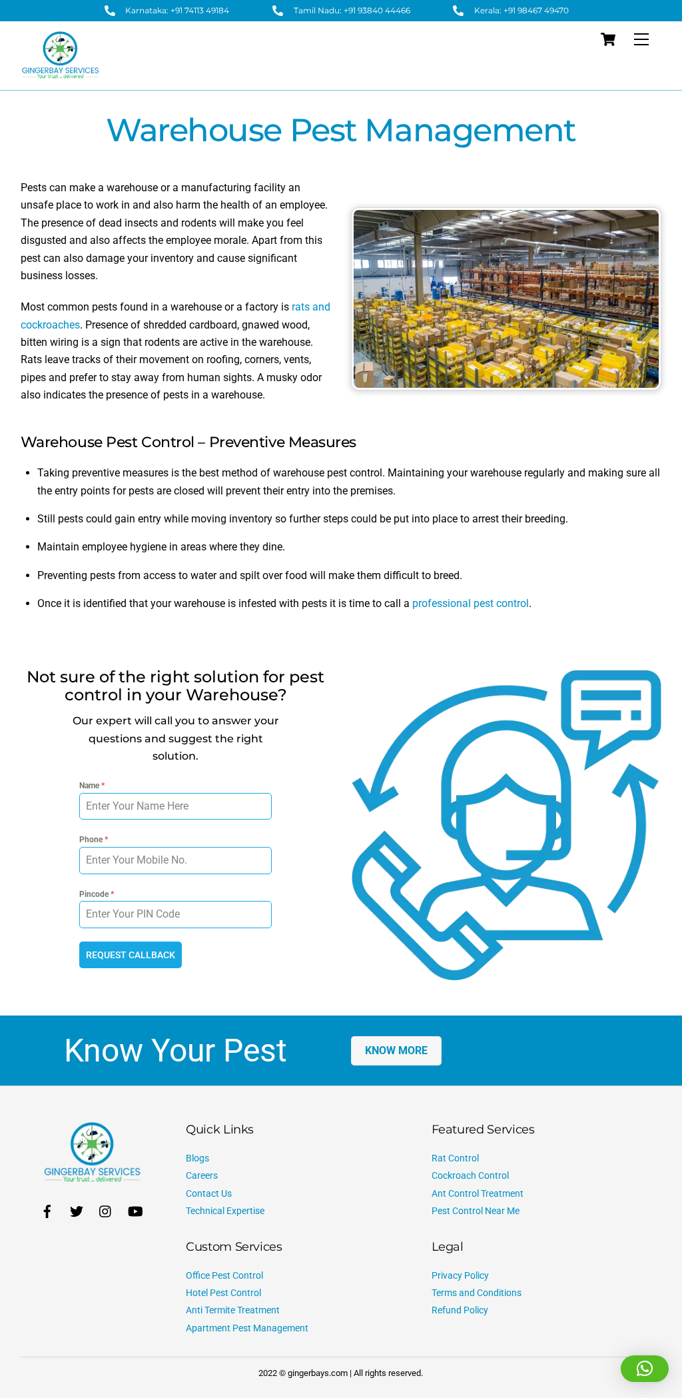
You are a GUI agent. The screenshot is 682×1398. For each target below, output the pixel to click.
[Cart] (608, 39)
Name (92, 785)
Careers (202, 1175)
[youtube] (135, 1210)
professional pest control (470, 603)
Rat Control (455, 1158)
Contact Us (209, 1193)
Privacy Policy (460, 1275)
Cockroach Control (470, 1175)
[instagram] (106, 1210)
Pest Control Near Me (475, 1211)
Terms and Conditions (476, 1293)
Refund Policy (460, 1310)
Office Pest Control (224, 1275)
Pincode (96, 894)
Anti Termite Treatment (233, 1310)
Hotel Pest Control (223, 1293)
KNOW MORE (396, 1050)
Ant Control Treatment (477, 1193)
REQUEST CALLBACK (130, 955)
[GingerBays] (61, 73)
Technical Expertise (225, 1211)
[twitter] (76, 1210)
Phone (93, 839)
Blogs (197, 1158)
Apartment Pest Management (247, 1328)
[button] (645, 1368)
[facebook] (47, 1210)
